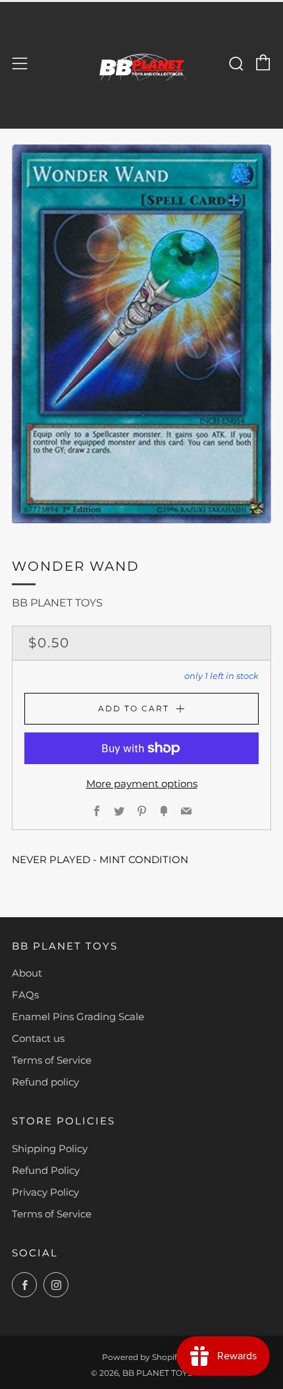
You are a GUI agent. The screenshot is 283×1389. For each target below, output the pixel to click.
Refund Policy (46, 1170)
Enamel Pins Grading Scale (78, 1016)
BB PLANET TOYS (57, 603)
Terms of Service (51, 1060)
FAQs (25, 994)
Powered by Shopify (142, 1357)
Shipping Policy (50, 1148)
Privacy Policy (45, 1192)
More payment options (141, 783)
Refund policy (45, 1082)
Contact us (38, 1038)
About (27, 973)
